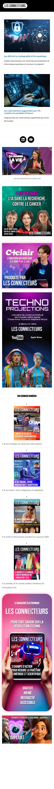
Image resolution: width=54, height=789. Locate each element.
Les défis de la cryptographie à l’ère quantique (25, 56)
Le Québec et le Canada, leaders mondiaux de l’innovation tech (23, 585)
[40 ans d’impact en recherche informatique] (27, 421)
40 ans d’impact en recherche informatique (23, 444)
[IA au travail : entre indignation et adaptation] (27, 468)
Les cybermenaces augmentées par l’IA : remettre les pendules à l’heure (22, 111)
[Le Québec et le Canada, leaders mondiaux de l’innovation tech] (27, 561)
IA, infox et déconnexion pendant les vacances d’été (26, 537)
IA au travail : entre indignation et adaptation (23, 490)
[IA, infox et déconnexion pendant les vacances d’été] (27, 514)
